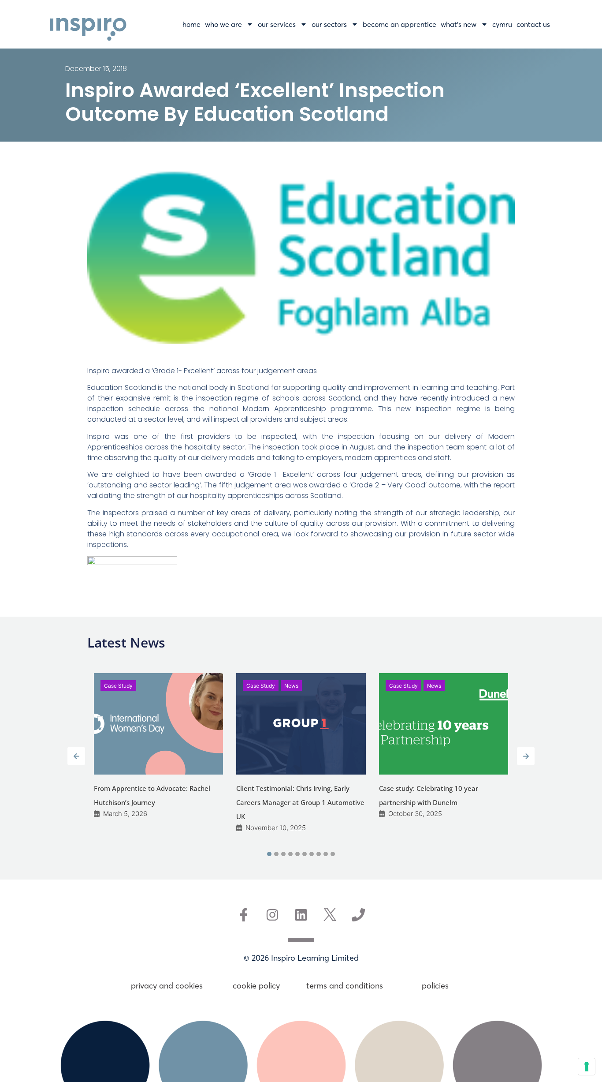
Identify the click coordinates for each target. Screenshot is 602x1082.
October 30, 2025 (415, 813)
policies (435, 986)
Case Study (118, 685)
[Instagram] (272, 915)
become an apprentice (399, 24)
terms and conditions (345, 986)
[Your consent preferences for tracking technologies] (586, 1066)
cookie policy (256, 986)
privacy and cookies (167, 986)
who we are (223, 24)
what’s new (458, 24)
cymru (502, 24)
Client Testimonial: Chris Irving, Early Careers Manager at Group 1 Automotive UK (300, 802)
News (291, 685)
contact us (533, 24)
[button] (269, 854)
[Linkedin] (301, 915)
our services (277, 24)
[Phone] (358, 915)
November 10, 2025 (275, 827)
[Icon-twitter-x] (329, 915)
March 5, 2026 (125, 813)
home (191, 24)
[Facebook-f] (243, 915)
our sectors (329, 24)
